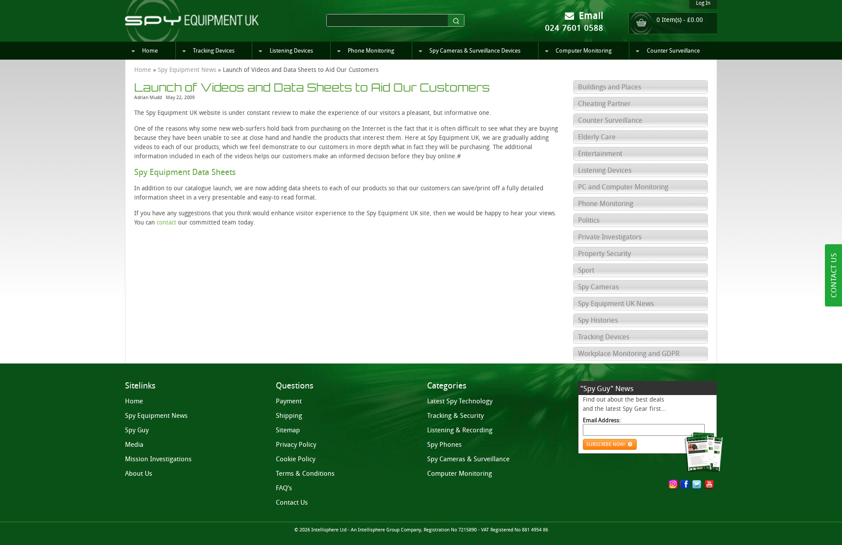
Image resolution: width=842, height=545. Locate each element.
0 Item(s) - (679, 20)
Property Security (604, 253)
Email (589, 15)
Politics (588, 220)
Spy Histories (598, 320)
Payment (289, 401)
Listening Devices (291, 50)
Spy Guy (137, 430)
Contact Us (292, 502)
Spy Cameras (598, 287)
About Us (138, 473)
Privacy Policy (296, 445)
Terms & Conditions (305, 473)
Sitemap (288, 430)
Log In (703, 3)
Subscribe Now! (606, 444)
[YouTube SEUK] (709, 484)
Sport (586, 270)
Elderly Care (597, 137)
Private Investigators (610, 237)
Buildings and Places (609, 87)
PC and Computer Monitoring (623, 187)
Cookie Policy (295, 459)
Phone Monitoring (371, 50)
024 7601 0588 (574, 28)
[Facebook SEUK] (686, 485)
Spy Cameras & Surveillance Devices (475, 50)
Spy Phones (444, 445)
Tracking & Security (455, 416)
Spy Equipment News (187, 70)
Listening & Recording (459, 430)
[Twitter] (696, 484)
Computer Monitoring (584, 50)
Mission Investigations (158, 459)
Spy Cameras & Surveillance (468, 459)
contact (166, 222)
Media (134, 445)
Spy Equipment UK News (616, 303)
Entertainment (600, 154)
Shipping (289, 416)
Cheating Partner (604, 104)
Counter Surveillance (673, 50)
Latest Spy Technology (459, 401)
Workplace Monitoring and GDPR (628, 353)
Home (150, 50)
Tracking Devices (214, 50)
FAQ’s (284, 488)
